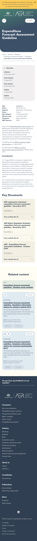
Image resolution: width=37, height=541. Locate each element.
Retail (3, 437)
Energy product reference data (11, 414)
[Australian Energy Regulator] (18, 14)
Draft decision (8, 78)
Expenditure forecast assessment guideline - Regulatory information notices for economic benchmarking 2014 (18, 345)
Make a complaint (7, 416)
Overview (9, 68)
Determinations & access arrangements (14, 453)
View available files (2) (11, 217)
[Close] (35, 2)
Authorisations (6, 448)
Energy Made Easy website (10, 422)
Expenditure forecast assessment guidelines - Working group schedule (18, 286)
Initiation (7, 72)
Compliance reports (8, 440)
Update (6, 90)
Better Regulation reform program (21, 126)
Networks (5, 434)
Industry (10, 54)
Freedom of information (8, 531)
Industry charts (6, 456)
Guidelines (28, 56)
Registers (17, 54)
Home (4, 54)
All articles (5, 500)
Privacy (4, 528)
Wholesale (5, 432)
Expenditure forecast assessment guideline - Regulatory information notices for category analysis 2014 (17, 305)
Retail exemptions (7, 451)
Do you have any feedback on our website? (15, 382)
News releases (6, 503)
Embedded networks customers (12, 411)
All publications (7, 488)
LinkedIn (18, 512)
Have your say (6, 478)
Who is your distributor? (9, 408)
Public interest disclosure (9, 534)
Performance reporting (9, 445)
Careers (4, 466)
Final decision (8, 84)
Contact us (5, 469)
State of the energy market (10, 491)
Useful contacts (6, 419)
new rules (25, 164)
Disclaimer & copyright (8, 525)
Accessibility (5, 522)
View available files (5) (11, 259)
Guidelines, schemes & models (13, 56)
